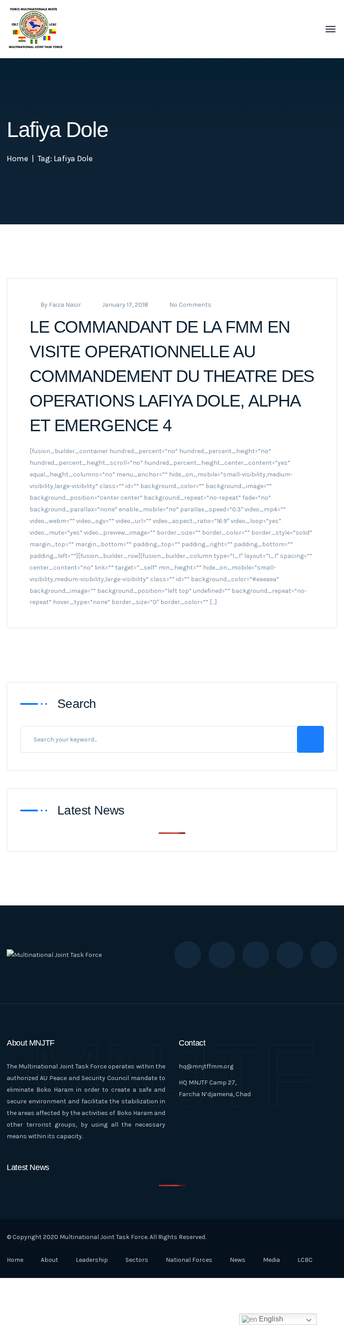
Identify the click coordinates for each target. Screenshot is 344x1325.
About (49, 1260)
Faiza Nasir (65, 305)
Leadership (92, 1260)
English (270, 1319)
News (237, 1260)
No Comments (190, 305)
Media (271, 1260)
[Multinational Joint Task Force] (35, 28)
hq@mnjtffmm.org (206, 1066)
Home (17, 158)
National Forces (189, 1260)
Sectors (136, 1260)
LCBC (305, 1260)
